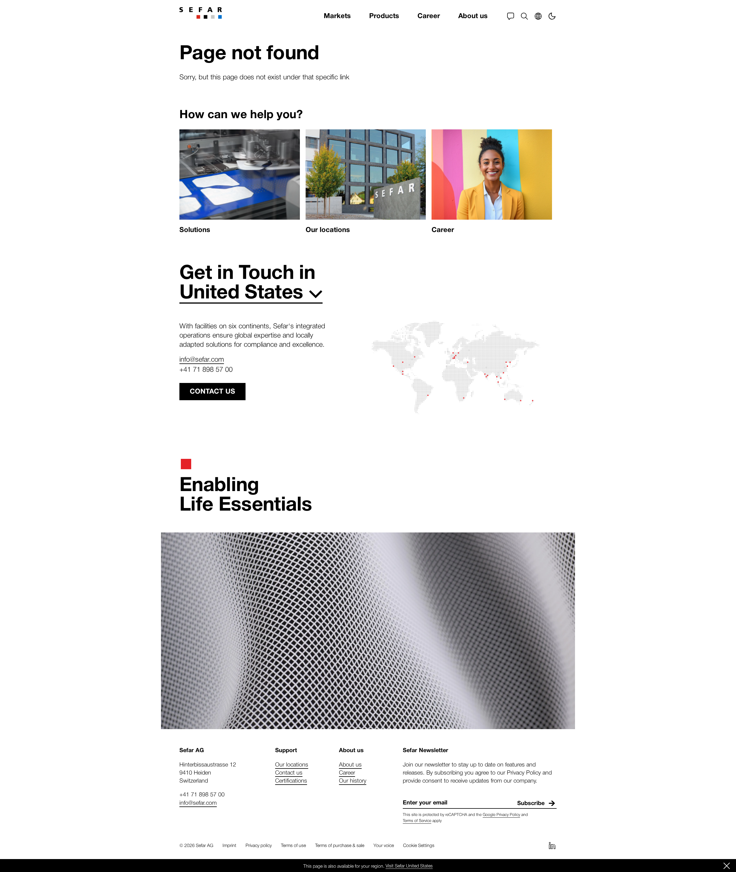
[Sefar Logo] (200, 13)
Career (428, 16)
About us (473, 16)
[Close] (726, 865)
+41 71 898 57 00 (206, 368)
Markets (337, 16)
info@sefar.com (201, 358)
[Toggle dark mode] (552, 16)
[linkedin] (552, 845)
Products (384, 16)
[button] (524, 16)
